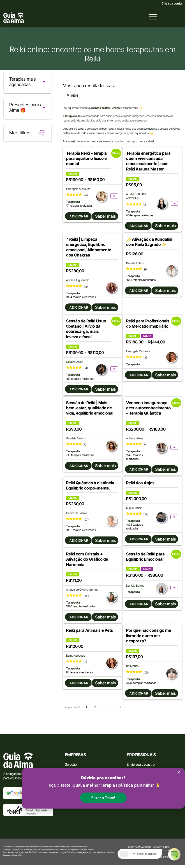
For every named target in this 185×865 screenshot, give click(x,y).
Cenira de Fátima (76, 513)
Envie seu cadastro (141, 764)
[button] (103, 798)
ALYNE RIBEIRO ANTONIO (136, 196)
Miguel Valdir (133, 508)
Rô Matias (132, 666)
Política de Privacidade (139, 847)
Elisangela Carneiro (138, 351)
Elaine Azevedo (75, 655)
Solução (71, 764)
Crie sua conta (172, 3)
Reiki (74, 95)
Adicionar (78, 216)
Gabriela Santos (76, 438)
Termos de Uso (161, 847)
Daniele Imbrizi (135, 263)
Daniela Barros (135, 585)
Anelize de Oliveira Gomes (82, 589)
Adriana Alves (134, 438)
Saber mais (105, 216)
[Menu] (151, 17)
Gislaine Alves (74, 362)
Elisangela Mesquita (78, 189)
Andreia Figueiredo (77, 280)
